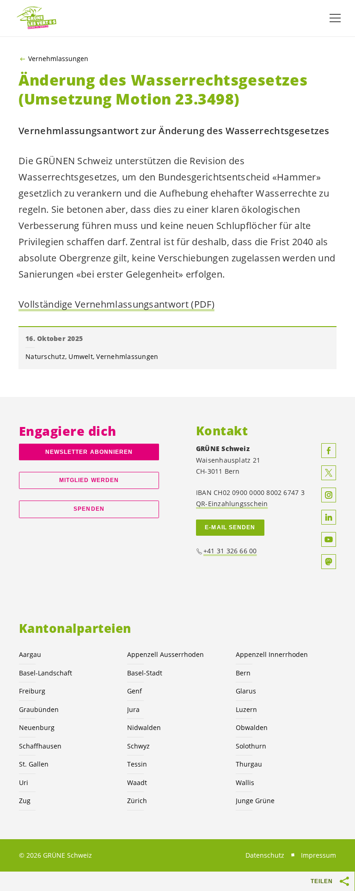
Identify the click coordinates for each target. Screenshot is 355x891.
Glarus (246, 691)
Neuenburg (37, 727)
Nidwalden (144, 727)
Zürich (137, 800)
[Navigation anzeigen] (335, 18)
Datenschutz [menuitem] (264, 855)
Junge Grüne (255, 800)
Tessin (137, 764)
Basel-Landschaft (45, 672)
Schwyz (138, 746)
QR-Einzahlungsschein (232, 503)
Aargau (30, 654)
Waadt (137, 782)
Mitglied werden (89, 480)
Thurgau (249, 764)
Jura (133, 709)
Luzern (246, 709)
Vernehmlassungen (58, 59)
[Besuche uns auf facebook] (328, 450)
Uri (23, 782)
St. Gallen (34, 764)
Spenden (88, 509)
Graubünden (39, 709)
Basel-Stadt (144, 672)
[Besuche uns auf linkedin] (328, 517)
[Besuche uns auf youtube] (328, 539)
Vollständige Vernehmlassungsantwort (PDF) (116, 304)
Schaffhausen (40, 746)
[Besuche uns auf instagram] (328, 495)
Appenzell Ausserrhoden (165, 654)
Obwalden (252, 727)
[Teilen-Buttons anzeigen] (345, 881)
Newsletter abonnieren (89, 452)
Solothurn (251, 746)
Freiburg (32, 691)
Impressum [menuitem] (318, 855)
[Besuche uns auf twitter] (328, 472)
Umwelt (80, 356)
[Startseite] (37, 18)
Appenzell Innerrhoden (272, 654)
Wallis (245, 782)
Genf (134, 691)
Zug (25, 800)
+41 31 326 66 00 (230, 550)
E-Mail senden (230, 527)
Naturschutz (45, 356)
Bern (243, 672)
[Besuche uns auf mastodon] (328, 561)
